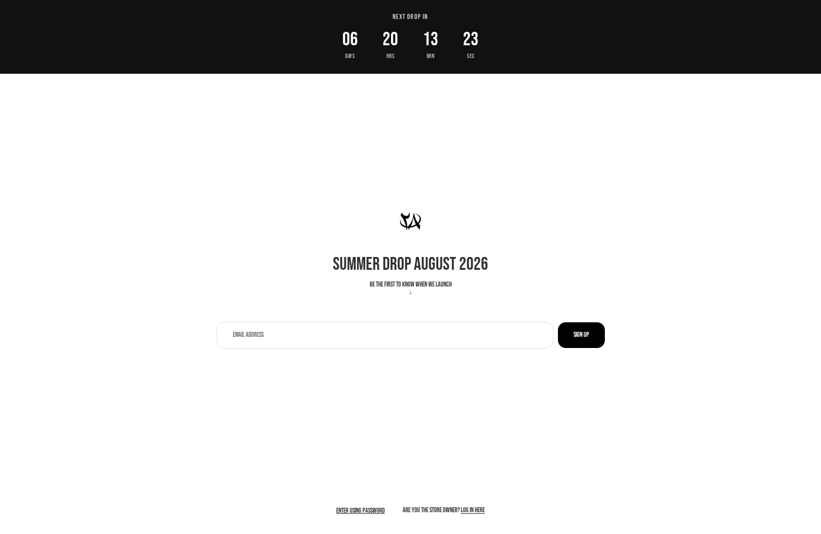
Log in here (473, 510)
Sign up (581, 335)
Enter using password (360, 511)
